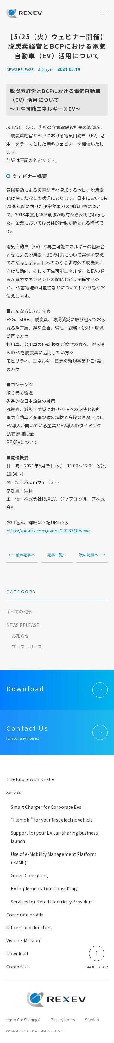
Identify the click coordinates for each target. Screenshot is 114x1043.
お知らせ (20, 636)
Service (14, 792)
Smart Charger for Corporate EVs (46, 807)
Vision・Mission (23, 940)
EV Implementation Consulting (44, 888)
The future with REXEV (30, 779)
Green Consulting (29, 875)
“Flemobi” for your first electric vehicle (52, 819)
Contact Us (18, 966)
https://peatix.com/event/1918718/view (48, 530)
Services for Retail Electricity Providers (52, 901)
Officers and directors (29, 927)
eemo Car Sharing (21, 1019)
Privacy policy (63, 1019)
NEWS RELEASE (22, 625)
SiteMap (92, 1019)
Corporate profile (24, 914)
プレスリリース (26, 646)
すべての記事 (19, 611)
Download (17, 953)
